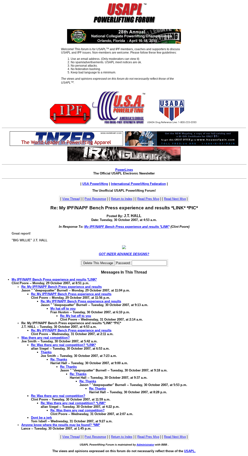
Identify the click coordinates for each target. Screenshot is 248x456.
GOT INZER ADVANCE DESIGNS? (124, 254)
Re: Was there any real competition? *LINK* (63, 345)
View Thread (71, 199)
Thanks (46, 352)
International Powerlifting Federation (138, 184)
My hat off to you (63, 308)
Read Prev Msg (148, 199)
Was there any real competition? (45, 337)
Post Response (95, 199)
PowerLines (124, 170)
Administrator (145, 444)
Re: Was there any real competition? (58, 396)
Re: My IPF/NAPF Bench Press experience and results (61, 287)
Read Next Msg (175, 199)
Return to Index (121, 199)
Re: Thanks (58, 359)
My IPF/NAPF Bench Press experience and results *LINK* (127, 226)
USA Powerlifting (95, 184)
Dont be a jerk (41, 417)
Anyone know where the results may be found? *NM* (60, 425)
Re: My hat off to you (75, 316)
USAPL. (190, 451)
